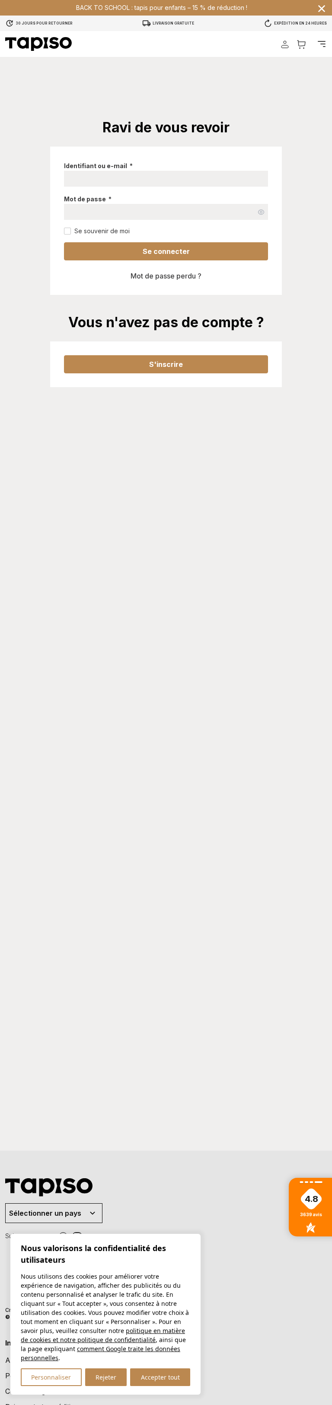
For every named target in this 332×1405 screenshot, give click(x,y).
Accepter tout (160, 1377)
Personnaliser (51, 1377)
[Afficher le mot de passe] (261, 212)
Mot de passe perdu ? (166, 276)
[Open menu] (321, 44)
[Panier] (301, 44)
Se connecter (166, 251)
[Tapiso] (38, 44)
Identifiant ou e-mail (98, 165)
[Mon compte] (285, 44)
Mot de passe (88, 199)
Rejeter (106, 1377)
